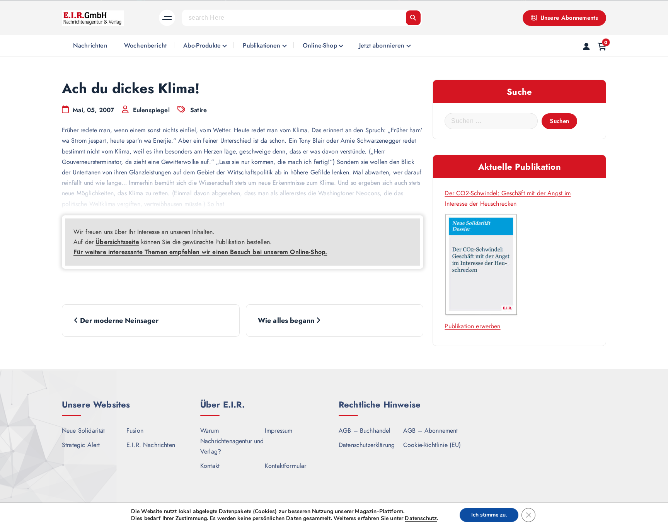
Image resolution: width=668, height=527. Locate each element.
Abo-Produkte (202, 45)
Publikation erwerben (472, 326)
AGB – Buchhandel (365, 430)
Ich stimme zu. (489, 514)
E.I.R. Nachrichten (150, 444)
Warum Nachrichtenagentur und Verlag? (232, 441)
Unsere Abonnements (568, 18)
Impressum (278, 430)
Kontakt (210, 465)
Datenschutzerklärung (367, 444)
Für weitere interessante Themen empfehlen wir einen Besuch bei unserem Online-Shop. (200, 251)
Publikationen (261, 45)
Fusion (134, 430)
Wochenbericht (145, 45)
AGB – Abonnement (430, 430)
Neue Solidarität (83, 430)
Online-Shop (320, 45)
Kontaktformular (285, 465)
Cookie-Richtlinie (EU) (432, 444)
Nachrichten (90, 45)
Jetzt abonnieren (382, 45)
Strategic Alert (81, 444)
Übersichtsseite (117, 241)
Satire (198, 110)
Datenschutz (421, 518)
